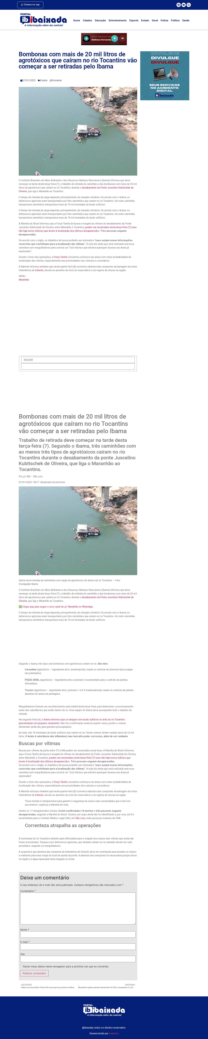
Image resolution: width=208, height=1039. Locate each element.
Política (175, 20)
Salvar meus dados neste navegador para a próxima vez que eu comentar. (66, 966)
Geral (155, 20)
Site (22, 954)
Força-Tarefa (60, 257)
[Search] (189, 5)
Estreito (39, 270)
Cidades (87, 20)
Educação (100, 20)
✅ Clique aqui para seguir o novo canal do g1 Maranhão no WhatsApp (56, 606)
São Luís (80, 818)
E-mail (25, 942)
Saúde (185, 20)
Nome (24, 929)
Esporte (133, 20)
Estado (145, 20)
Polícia (164, 20)
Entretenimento (118, 20)
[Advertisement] (78, 393)
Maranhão (24, 279)
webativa (114, 1033)
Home (76, 20)
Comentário (28, 891)
